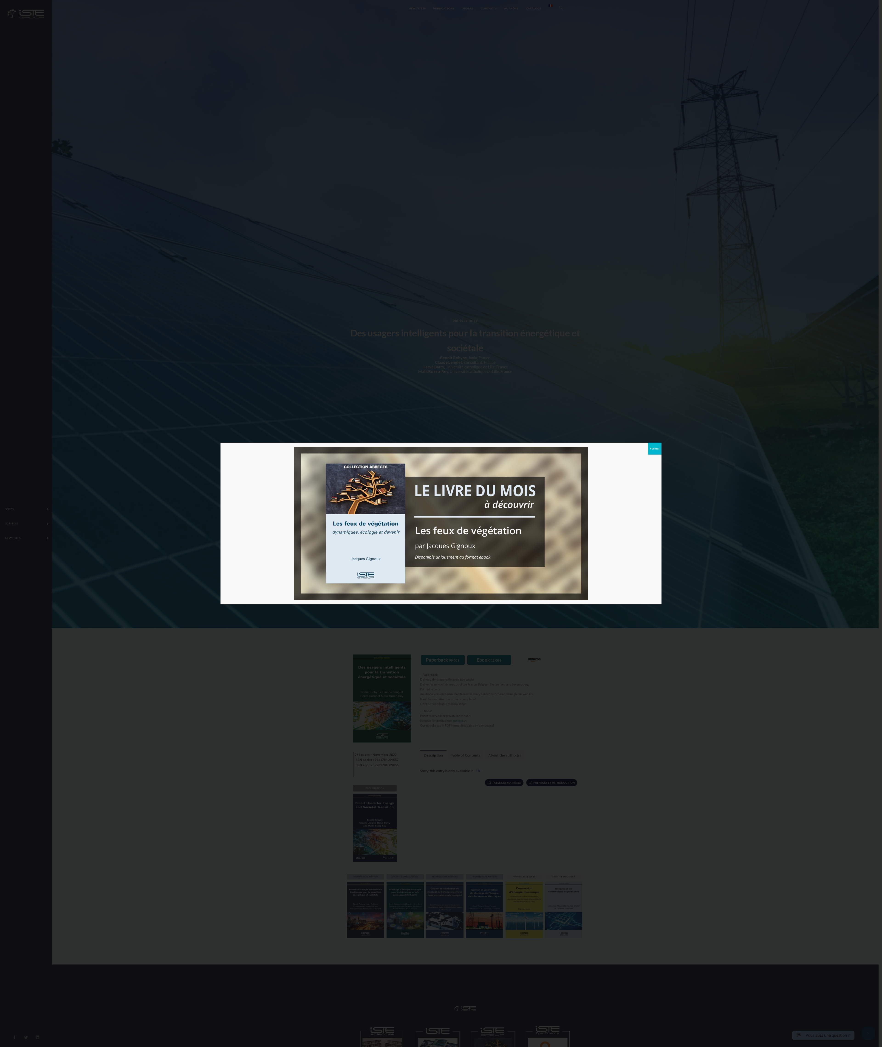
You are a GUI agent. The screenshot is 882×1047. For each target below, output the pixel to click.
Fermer (655, 448)
